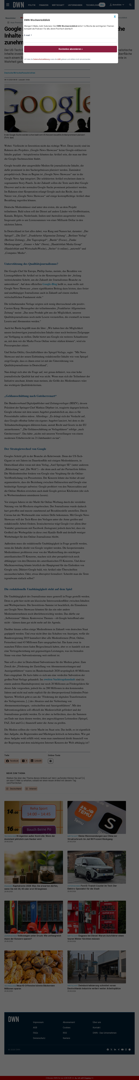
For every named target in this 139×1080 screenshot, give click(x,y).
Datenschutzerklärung (41, 59)
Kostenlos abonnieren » (71, 49)
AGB (59, 59)
